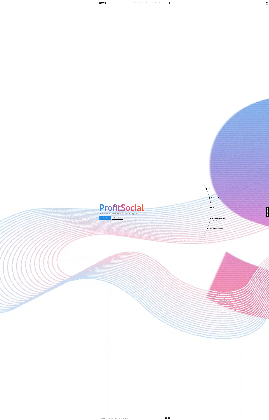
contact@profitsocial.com (121, 418)
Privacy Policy (102, 418)
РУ (267, 5)
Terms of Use (110, 418)
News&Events (155, 3)
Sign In (160, 3)
